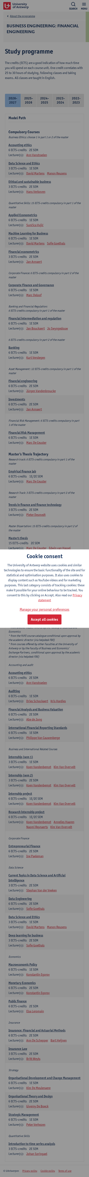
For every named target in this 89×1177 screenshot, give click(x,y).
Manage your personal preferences (44, 609)
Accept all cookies (44, 619)
